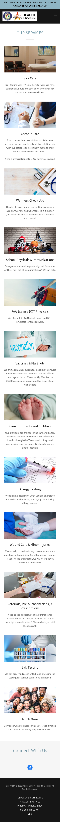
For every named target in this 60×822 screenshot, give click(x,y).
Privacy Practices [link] (30, 801)
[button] (56, 16)
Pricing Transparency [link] (30, 805)
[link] (19, 16)
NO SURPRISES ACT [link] (30, 809)
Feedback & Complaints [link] (30, 797)
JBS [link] (30, 813)
